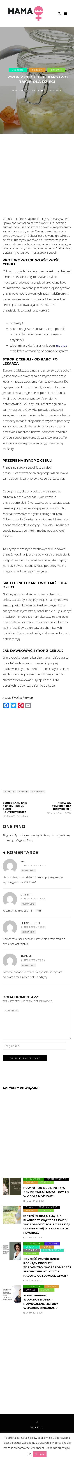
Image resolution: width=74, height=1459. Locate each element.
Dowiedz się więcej (58, 1448)
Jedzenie (17, 70)
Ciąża (29, 1207)
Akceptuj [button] (39, 1454)
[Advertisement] (37, 178)
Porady (37, 70)
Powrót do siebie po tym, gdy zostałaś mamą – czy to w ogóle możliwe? (46, 1192)
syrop (23, 791)
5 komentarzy (52, 90)
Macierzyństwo (56, 1179)
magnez (61, 345)
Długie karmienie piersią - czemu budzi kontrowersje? (15, 809)
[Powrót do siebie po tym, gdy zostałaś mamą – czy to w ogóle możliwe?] (12, 1186)
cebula (10, 791)
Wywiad (31, 1290)
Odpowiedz (28, 870)
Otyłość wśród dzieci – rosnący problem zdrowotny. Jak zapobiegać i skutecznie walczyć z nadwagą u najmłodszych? (47, 1267)
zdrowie (39, 791)
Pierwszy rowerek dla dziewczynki (59, 807)
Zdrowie (56, 70)
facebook (37, 1427)
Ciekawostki (33, 1179)
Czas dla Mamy (48, 1207)
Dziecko (52, 1243)
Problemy (32, 1250)
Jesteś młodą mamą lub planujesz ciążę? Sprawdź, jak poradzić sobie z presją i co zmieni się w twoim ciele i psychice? (46, 1224)
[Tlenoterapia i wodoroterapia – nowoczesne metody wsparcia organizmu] (12, 1294)
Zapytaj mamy (52, 1250)
